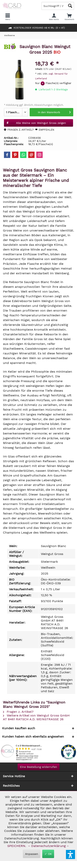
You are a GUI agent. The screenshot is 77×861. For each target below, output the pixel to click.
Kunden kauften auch (18, 728)
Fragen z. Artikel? (20, 129)
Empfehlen (46, 129)
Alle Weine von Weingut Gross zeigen (41, 122)
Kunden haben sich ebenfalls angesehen (33, 736)
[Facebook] (7, 155)
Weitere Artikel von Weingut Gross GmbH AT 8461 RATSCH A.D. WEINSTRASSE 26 (36, 717)
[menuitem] (69, 17)
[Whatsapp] (23, 155)
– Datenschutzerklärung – (48, 846)
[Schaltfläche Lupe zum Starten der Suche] (70, 6)
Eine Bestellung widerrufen (38, 766)
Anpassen (31, 853)
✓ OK (48, 853)
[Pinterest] (15, 155)
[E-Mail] (31, 155)
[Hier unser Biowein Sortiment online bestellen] (10, 48)
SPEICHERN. (17, 846)
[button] (70, 854)
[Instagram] (39, 155)
